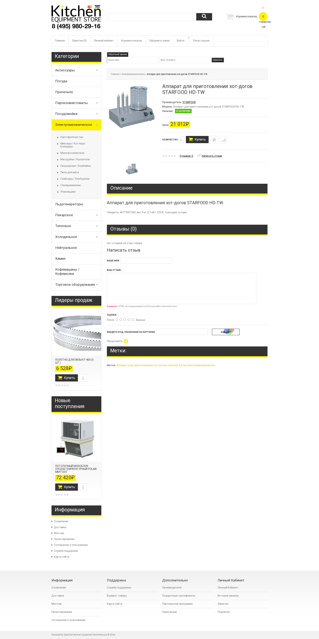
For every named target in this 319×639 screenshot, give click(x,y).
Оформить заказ (159, 40)
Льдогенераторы (69, 204)
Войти (180, 40)
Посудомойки (66, 114)
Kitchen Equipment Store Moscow (90, 634)
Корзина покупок (131, 40)
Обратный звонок (117, 54)
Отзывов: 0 (186, 155)
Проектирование (64, 539)
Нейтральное (66, 248)
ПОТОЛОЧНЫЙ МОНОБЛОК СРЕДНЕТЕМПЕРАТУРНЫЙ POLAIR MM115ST (76, 468)
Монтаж (59, 533)
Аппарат (121, 365)
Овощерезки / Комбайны (75, 165)
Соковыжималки (70, 185)
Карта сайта (61, 556)
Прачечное (64, 92)
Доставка (60, 527)
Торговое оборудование (75, 284)
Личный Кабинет (228, 587)
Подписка (224, 611)
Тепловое (63, 226)
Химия (60, 258)
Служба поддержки (66, 550)
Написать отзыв (212, 155)
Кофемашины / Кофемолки (67, 271)
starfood (172, 365)
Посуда (61, 81)
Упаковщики (68, 191)
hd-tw (182, 365)
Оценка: (112, 315)
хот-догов (160, 365)
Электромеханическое (73, 124)
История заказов (228, 595)
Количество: (170, 139)
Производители (171, 587)
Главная (60, 40)
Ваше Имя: (113, 260)
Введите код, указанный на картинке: (131, 332)
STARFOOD (189, 102)
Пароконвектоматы (71, 103)
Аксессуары (65, 70)
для (130, 365)
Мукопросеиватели (72, 152)
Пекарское (64, 215)
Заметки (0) (79, 40)
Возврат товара (117, 595)
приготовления (143, 365)
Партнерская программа (177, 603)
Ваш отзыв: (114, 270)
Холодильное (66, 237)
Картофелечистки (71, 137)
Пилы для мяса (69, 172)
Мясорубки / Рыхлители (75, 159)
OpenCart (68, 634)
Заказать (217, 60)
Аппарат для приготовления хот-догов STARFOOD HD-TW (177, 74)
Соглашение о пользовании (71, 544)
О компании (61, 521)
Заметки (223, 603)
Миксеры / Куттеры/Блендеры (72, 145)
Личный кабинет (104, 40)
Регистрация (201, 40)
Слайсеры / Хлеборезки (75, 178)
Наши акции (169, 611)
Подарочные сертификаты (178, 595)
